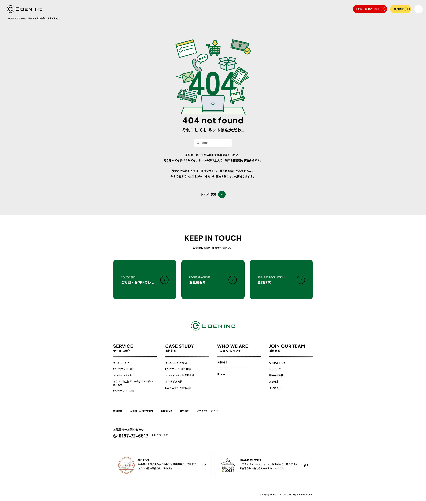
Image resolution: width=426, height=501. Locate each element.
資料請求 (184, 410)
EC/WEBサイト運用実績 (178, 387)
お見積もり (166, 410)
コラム (221, 374)
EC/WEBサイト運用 (123, 391)
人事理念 (274, 381)
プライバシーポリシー (208, 410)
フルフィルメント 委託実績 (179, 375)
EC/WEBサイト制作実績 (178, 369)
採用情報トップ (277, 363)
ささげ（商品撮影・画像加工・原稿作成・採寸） (133, 383)
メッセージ (275, 369)
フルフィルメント (122, 375)
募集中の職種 (276, 375)
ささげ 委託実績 (173, 381)
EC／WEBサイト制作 (124, 369)
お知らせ (222, 362)
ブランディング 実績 (176, 363)
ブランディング (121, 363)
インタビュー (276, 387)
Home (11, 18)
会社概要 (117, 410)
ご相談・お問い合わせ (141, 410)
